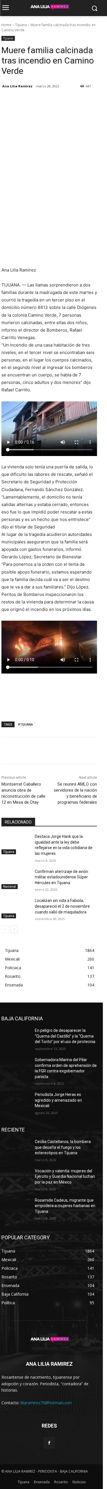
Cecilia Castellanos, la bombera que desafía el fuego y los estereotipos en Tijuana (63, 1147)
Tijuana (21, 24)
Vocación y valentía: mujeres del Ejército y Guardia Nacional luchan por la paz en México (65, 1176)
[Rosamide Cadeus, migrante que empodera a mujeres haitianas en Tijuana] (15, 1208)
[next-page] (14, 929)
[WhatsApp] (46, 101)
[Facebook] (7, 101)
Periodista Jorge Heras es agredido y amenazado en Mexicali (58, 1100)
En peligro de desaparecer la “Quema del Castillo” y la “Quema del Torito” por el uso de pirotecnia (65, 1036)
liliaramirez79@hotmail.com (46, 1402)
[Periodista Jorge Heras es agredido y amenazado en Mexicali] (15, 1102)
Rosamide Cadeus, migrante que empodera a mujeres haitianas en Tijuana (65, 1206)
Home (6, 24)
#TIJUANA (25, 724)
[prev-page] (5, 929)
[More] (60, 101)
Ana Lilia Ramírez (17, 86)
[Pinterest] (33, 101)
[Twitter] (20, 101)
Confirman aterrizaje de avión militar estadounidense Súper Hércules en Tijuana (61, 877)
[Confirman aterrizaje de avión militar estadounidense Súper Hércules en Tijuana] (15, 879)
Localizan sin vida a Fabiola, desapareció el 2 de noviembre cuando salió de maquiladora (62, 906)
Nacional (9, 886)
